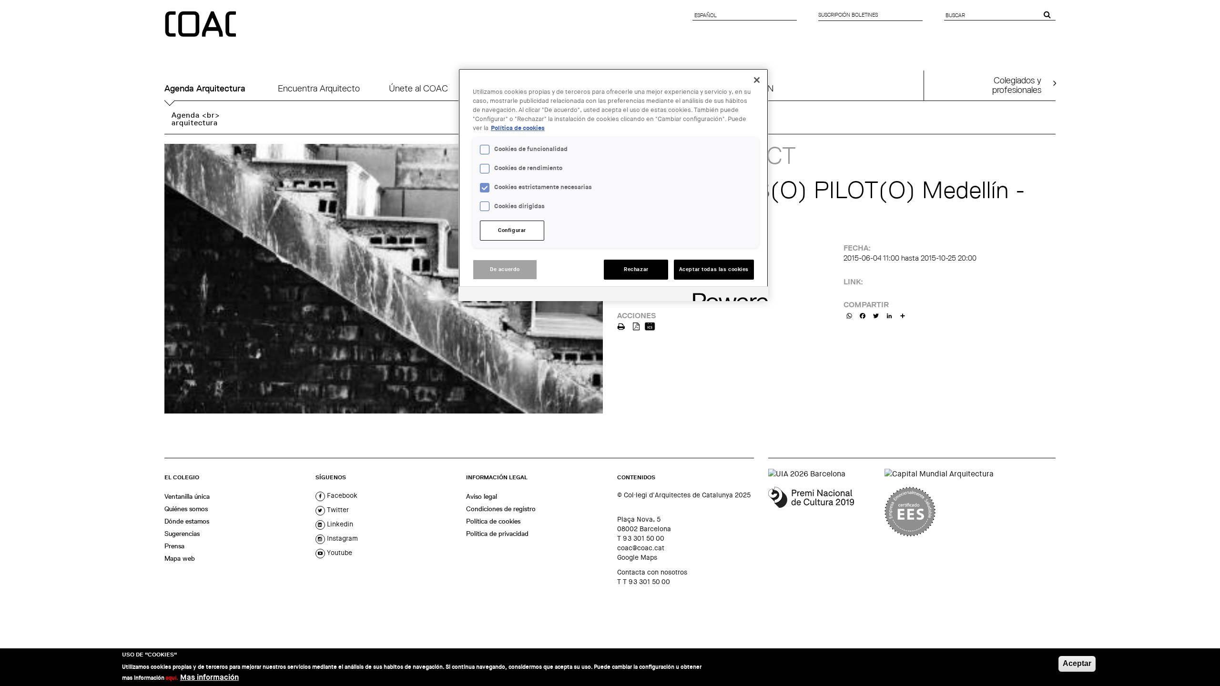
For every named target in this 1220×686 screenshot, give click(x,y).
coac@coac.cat (640, 548)
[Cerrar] (756, 80)
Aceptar (1077, 663)
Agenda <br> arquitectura (196, 119)
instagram (341, 538)
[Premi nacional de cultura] (822, 511)
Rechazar (636, 269)
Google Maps (637, 557)
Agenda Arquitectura (204, 88)
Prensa (174, 546)
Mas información (209, 677)
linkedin (339, 524)
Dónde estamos (186, 521)
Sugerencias (182, 533)
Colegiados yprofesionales (1016, 84)
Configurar (512, 230)
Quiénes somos (186, 508)
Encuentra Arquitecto (319, 88)
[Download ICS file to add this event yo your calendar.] (649, 325)
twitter (337, 509)
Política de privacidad (497, 533)
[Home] (201, 25)
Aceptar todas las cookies (714, 269)
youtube (338, 552)
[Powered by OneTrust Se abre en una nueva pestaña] (727, 295)
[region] (613, 185)
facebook (341, 495)
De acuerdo (505, 269)
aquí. (171, 677)
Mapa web (179, 558)
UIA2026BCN (747, 88)
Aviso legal (481, 496)
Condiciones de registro (501, 508)
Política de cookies (493, 521)
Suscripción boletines (848, 15)
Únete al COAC (418, 88)
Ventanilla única (187, 496)
